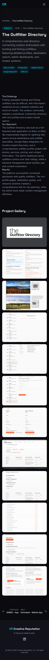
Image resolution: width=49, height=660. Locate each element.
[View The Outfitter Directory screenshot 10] (24, 517)
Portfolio (6, 21)
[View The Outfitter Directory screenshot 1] (24, 232)
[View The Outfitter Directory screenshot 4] (24, 327)
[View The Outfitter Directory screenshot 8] (24, 454)
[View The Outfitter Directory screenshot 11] (24, 549)
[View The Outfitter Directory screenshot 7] (24, 422)
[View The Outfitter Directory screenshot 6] (24, 391)
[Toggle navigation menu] (44, 4)
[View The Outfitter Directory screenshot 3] (24, 295)
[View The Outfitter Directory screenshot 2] (24, 264)
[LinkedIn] (24, 639)
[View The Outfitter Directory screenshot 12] (24, 581)
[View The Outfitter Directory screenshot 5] (24, 359)
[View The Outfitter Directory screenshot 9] (24, 486)
